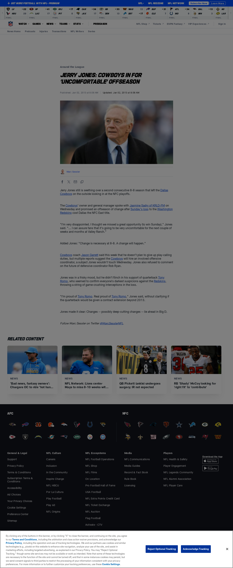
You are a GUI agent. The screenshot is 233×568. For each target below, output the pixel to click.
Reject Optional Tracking (162, 548)
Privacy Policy (14, 542)
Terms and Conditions (24, 539)
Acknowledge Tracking (196, 548)
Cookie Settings (111, 564)
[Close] (227, 549)
